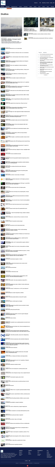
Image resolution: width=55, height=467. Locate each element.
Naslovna (35, 2)
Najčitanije (7, 6)
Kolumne (29, 454)
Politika (30, 6)
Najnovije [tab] (40, 52)
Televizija (52, 6)
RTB (40, 2)
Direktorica (48, 454)
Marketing (44, 2)
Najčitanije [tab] (45, 52)
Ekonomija (25, 6)
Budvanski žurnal (14, 6)
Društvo (20, 6)
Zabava (43, 6)
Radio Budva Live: (3, 8)
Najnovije (2, 6)
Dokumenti (48, 455)
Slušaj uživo (9, 8)
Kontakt (47, 2)
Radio (48, 6)
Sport (39, 6)
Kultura (35, 6)
